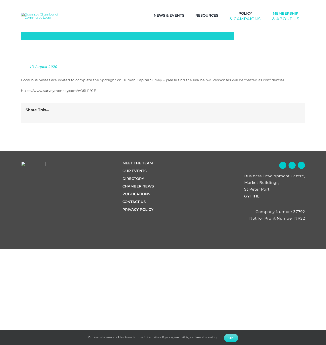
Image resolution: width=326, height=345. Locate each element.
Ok (231, 338)
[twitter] (300, 6)
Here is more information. (143, 337)
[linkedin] (309, 6)
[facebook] (292, 6)
